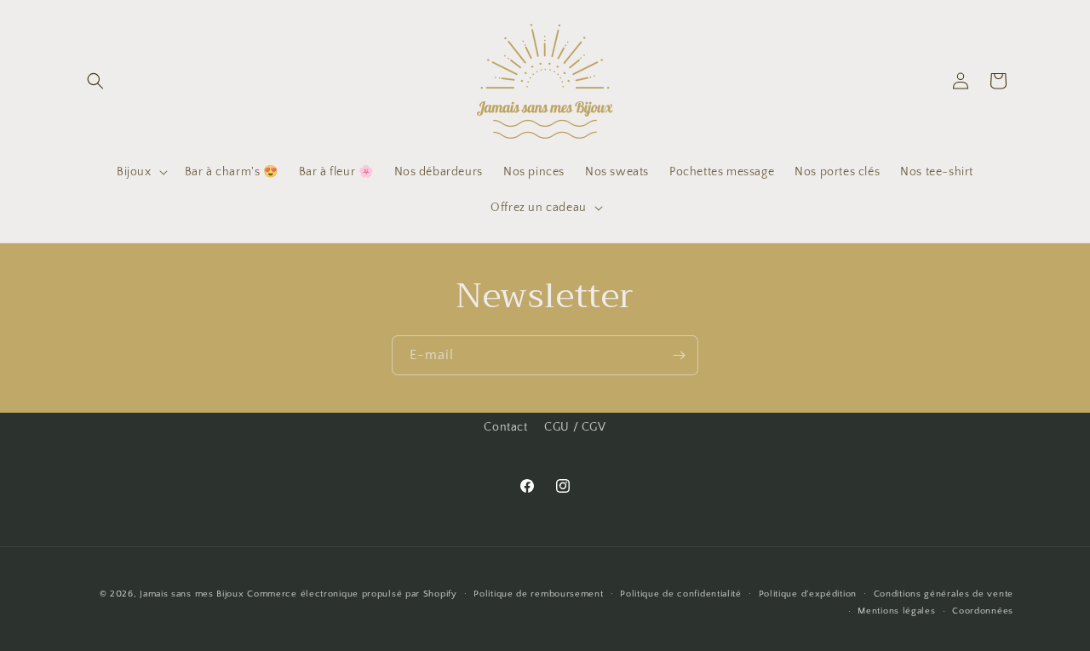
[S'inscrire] (678, 355)
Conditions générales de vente (943, 594)
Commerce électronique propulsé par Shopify (351, 594)
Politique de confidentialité (681, 594)
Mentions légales (896, 611)
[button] (95, 81)
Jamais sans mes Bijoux (192, 594)
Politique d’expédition (808, 594)
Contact (505, 427)
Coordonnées (982, 611)
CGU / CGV (574, 427)
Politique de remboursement (538, 594)
